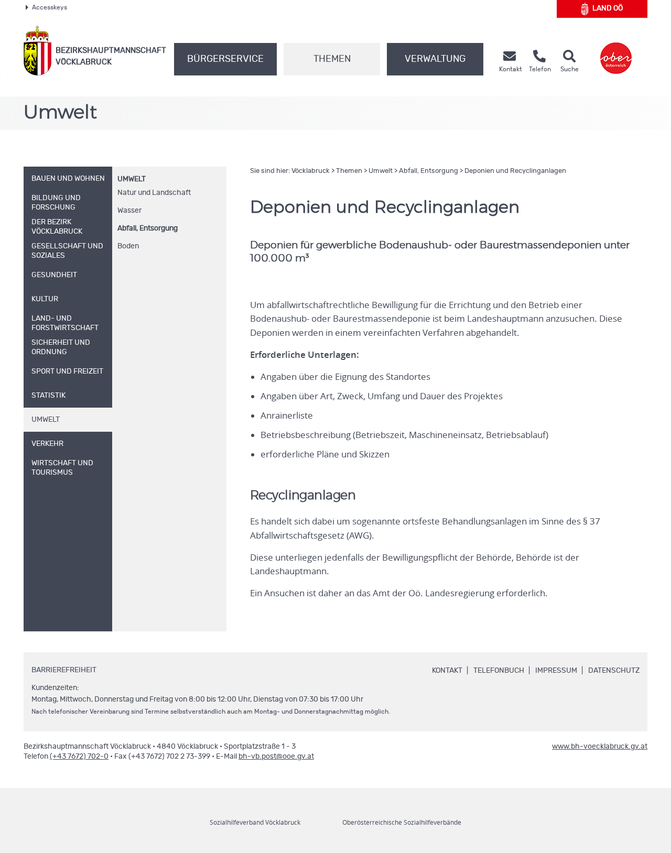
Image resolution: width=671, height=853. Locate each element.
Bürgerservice (225, 59)
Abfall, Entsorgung (147, 228)
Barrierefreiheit (63, 670)
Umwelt (131, 179)
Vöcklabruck (310, 171)
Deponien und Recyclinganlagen (515, 171)
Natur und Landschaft (154, 192)
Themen (332, 59)
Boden (128, 246)
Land (607, 8)
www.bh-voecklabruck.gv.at (599, 746)
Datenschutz (614, 670)
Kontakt (447, 670)
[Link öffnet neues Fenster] (616, 50)
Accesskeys (49, 7)
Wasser (129, 210)
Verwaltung (435, 59)
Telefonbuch (498, 670)
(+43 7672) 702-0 (79, 756)
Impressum (556, 670)
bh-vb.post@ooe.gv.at (276, 756)
